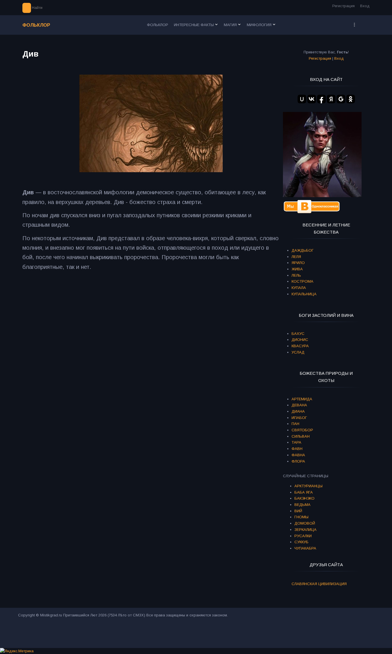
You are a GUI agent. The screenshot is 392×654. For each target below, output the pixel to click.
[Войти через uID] (302, 99)
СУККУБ (301, 542)
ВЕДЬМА (302, 504)
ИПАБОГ (299, 418)
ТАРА (296, 442)
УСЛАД (298, 352)
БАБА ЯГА (303, 492)
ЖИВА (297, 269)
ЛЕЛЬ (296, 275)
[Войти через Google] (341, 99)
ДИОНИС (300, 339)
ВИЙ (298, 511)
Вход (365, 6)
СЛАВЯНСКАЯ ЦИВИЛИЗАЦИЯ (319, 584)
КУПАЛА (299, 288)
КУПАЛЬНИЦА (304, 294)
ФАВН (297, 449)
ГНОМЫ (301, 517)
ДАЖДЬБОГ (303, 250)
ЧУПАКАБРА (305, 548)
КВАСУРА (300, 346)
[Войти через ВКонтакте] (311, 99)
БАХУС (298, 333)
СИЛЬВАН (301, 436)
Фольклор (36, 25)
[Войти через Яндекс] (331, 99)
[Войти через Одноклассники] (350, 99)
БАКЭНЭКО (304, 498)
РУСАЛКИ (303, 536)
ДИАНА (298, 411)
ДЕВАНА (299, 405)
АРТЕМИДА (302, 399)
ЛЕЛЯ (296, 257)
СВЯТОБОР (302, 430)
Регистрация (343, 6)
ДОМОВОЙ (304, 523)
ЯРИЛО (298, 263)
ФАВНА (298, 455)
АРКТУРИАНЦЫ (308, 486)
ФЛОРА (298, 461)
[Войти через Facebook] (321, 99)
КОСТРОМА (302, 281)
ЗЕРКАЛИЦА (305, 529)
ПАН (295, 424)
